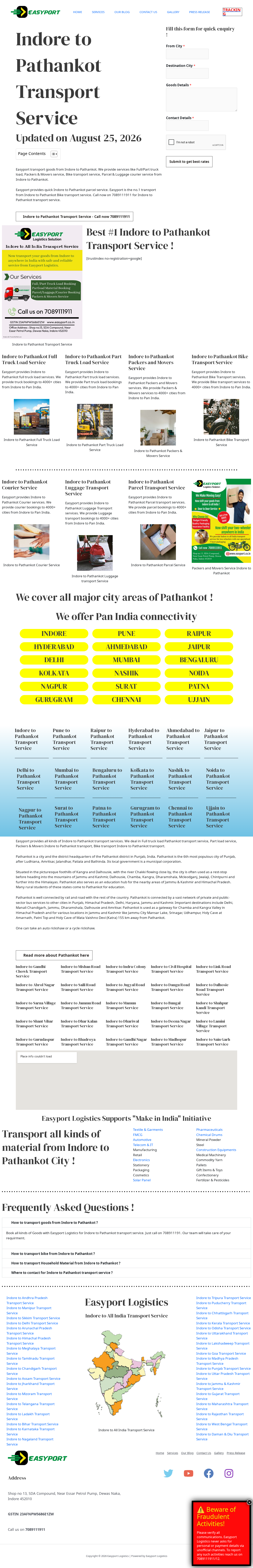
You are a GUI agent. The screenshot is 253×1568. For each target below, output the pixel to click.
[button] (232, 12)
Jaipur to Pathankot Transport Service (216, 739)
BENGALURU (199, 660)
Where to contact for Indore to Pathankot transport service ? (62, 1272)
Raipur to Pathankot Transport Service (102, 739)
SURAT (126, 686)
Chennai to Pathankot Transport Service (180, 816)
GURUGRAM (54, 699)
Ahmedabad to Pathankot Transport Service (182, 739)
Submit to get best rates (189, 161)
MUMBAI (126, 660)
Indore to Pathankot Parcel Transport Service (156, 484)
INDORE (54, 633)
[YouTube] (188, 1473)
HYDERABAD (54, 647)
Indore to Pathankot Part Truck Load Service (93, 359)
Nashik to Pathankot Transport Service (180, 779)
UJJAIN (199, 699)
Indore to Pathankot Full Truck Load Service (29, 359)
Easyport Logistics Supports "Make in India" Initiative (126, 1118)
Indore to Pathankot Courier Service (24, 484)
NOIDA (199, 673)
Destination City (180, 65)
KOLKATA (54, 673)
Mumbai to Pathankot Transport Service (66, 779)
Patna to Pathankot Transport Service (104, 816)
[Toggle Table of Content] (52, 154)
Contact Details (180, 118)
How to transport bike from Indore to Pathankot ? (53, 1253)
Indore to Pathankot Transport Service (27, 739)
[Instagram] (229, 1473)
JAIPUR (199, 647)
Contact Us (148, 12)
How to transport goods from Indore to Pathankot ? (54, 1222)
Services (98, 12)
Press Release (199, 12)
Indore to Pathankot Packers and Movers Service (151, 362)
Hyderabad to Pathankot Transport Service (143, 739)
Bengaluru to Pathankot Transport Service (107, 779)
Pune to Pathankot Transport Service (64, 739)
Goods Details (178, 85)
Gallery (173, 12)
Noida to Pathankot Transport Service (218, 779)
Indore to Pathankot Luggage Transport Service (88, 487)
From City (175, 46)
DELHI (54, 660)
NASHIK (126, 673)
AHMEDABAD (126, 647)
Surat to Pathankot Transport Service (66, 816)
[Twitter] (168, 1473)
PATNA (199, 686)
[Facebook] (208, 1473)
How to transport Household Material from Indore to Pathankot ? (65, 1263)
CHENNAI (126, 699)
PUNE (126, 633)
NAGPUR (54, 686)
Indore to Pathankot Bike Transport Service (220, 359)
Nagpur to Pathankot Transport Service (30, 818)
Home (77, 12)
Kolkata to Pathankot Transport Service (142, 779)
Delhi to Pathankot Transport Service (29, 779)
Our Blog (122, 12)
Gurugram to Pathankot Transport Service (145, 816)
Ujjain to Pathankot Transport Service (218, 816)
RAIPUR (199, 633)
